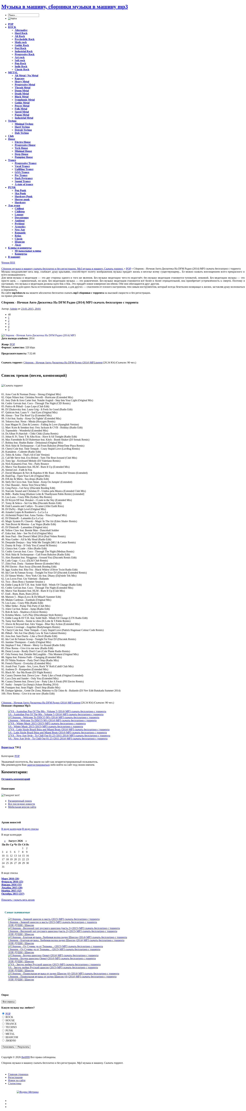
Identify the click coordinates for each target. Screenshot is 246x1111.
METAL (10, 1033)
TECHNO (11, 1027)
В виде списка (30, 828)
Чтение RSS (8, 262)
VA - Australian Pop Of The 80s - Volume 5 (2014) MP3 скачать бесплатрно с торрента (55, 714)
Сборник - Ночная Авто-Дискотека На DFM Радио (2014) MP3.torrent (63, 362)
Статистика (14, 1083)
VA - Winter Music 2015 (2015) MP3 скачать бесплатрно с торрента (45, 726)
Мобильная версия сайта (22, 806)
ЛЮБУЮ (10, 1040)
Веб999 (25, 1057)
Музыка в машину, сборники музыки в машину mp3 (64, 7)
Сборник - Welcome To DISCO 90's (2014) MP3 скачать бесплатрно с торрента (52, 720)
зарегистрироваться (38, 764)
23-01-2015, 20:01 (31, 308)
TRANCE (11, 1023)
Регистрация (15, 1077)
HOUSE (10, 1020)
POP (12, 344)
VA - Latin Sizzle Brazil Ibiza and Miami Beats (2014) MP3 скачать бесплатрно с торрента (57, 732)
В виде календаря (11, 828)
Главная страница (18, 1074)
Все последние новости (21, 803)
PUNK (9, 1030)
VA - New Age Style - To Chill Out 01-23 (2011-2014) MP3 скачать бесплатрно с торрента (57, 738)
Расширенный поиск (20, 800)
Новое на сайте (16, 1080)
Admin (13, 308)
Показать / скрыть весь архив (18, 899)
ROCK (9, 1017)
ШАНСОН (11, 1037)
